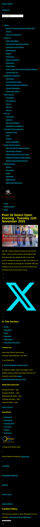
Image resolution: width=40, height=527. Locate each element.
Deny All (9, 520)
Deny (6, 520)
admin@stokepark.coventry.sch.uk (16, 365)
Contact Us (6, 10)
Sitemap (5, 485)
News (6, 210)
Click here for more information (20, 517)
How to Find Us (7, 407)
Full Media (5, 466)
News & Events (9, 206)
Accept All (3, 520)
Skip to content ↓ (8, 3)
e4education (25, 456)
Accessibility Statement (10, 475)
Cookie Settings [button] (7, 504)
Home (6, 203)
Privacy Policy (7, 494)
